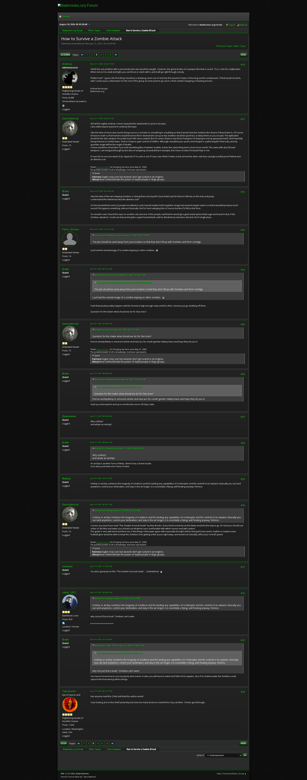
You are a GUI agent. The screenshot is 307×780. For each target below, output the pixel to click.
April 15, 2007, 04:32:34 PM (101, 478)
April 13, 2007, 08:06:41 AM (101, 442)
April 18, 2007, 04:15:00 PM (101, 639)
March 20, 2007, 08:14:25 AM (102, 191)
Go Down (65, 55)
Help (219, 773)
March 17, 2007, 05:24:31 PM (102, 118)
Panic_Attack (70, 229)
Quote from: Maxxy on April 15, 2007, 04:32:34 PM (117, 510)
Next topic (240, 46)
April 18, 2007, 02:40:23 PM (101, 592)
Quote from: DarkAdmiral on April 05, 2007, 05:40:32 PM (120, 379)
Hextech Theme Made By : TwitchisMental (78, 777)
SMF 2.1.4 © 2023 (68, 774)
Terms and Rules (230, 773)
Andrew (67, 64)
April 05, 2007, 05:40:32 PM (101, 323)
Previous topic (224, 46)
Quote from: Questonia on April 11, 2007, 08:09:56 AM (119, 448)
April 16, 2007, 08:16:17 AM (101, 504)
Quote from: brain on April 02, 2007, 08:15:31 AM (117, 329)
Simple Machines (82, 774)
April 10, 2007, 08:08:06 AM (101, 373)
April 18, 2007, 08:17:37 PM (101, 691)
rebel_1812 (69, 592)
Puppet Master (103, 167)
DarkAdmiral (70, 118)
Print (243, 55)
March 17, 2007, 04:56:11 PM (102, 64)
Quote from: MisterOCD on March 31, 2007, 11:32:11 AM (120, 275)
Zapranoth (69, 691)
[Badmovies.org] (63, 105)
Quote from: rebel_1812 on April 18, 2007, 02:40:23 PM (119, 645)
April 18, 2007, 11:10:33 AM (101, 566)
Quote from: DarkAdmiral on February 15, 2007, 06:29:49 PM (122, 235)
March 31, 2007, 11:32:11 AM (102, 229)
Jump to (200, 755)
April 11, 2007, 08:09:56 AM (101, 416)
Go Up (64, 743)
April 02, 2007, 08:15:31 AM (101, 269)
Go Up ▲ (242, 773)
